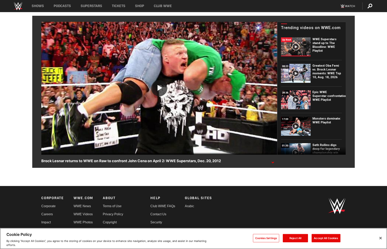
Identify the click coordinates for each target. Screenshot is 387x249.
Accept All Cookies (326, 238)
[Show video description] (272, 161)
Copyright (110, 222)
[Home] (18, 6)
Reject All (295, 238)
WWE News (82, 206)
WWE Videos (83, 214)
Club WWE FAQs (162, 206)
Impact (46, 222)
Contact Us (158, 214)
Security (156, 222)
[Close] (380, 238)
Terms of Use (112, 206)
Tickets (118, 6)
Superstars (91, 6)
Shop (139, 6)
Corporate (48, 206)
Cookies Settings (266, 238)
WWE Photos (83, 222)
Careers (47, 214)
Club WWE (163, 6)
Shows (38, 6)
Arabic (189, 206)
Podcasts (62, 6)
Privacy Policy (113, 214)
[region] (193, 238)
